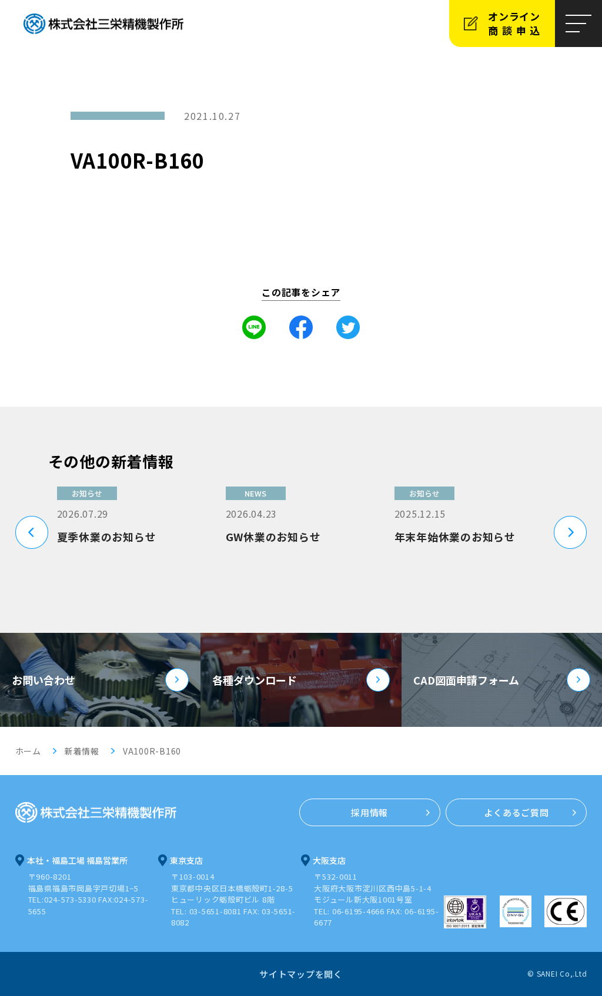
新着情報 (82, 751)
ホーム (28, 751)
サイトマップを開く (301, 974)
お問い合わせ (43, 680)
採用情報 (369, 812)
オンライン (516, 23)
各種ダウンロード (254, 680)
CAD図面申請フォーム (466, 680)
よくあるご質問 (516, 812)
